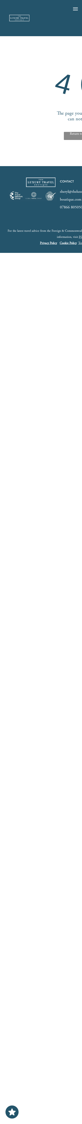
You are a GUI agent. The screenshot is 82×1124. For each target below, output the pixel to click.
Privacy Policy (48, 243)
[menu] (75, 9)
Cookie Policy (68, 243)
